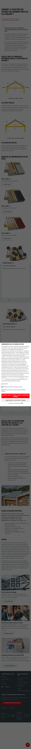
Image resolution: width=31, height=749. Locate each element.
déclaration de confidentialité (12, 377)
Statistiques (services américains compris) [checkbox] (12, 386)
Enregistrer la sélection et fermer (15, 400)
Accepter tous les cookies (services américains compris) (15, 396)
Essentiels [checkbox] (5, 383)
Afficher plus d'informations (15, 403)
